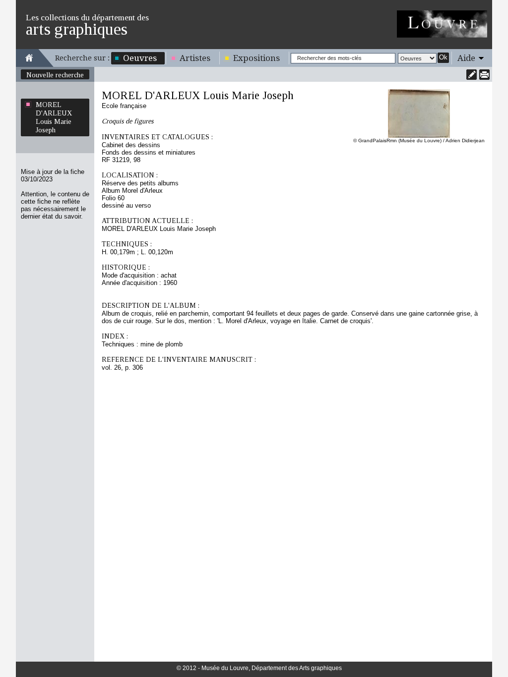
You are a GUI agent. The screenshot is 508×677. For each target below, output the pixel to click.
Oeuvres (140, 58)
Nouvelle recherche (55, 75)
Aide (466, 58)
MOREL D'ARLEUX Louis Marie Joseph (54, 117)
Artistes (195, 58)
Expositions (256, 58)
